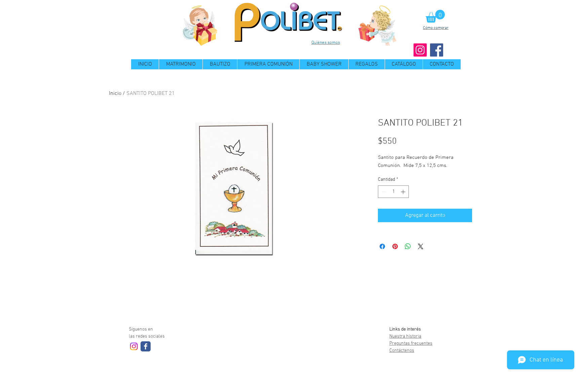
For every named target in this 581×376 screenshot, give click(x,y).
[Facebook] (436, 50)
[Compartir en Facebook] (382, 246)
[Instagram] (420, 50)
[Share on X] (421, 246)
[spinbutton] (393, 192)
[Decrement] (383, 192)
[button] (435, 16)
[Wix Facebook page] (146, 346)
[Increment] (403, 192)
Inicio (115, 93)
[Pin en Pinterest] (395, 246)
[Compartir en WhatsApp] (408, 246)
